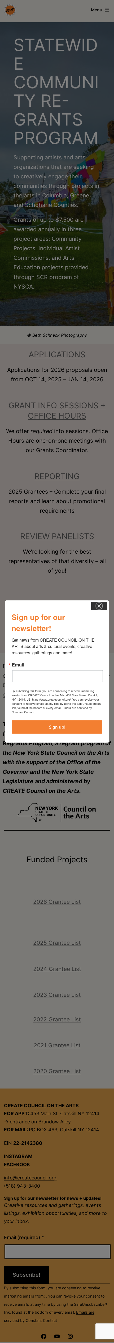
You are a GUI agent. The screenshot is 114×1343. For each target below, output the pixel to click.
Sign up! (57, 727)
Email (18, 664)
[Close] (99, 606)
